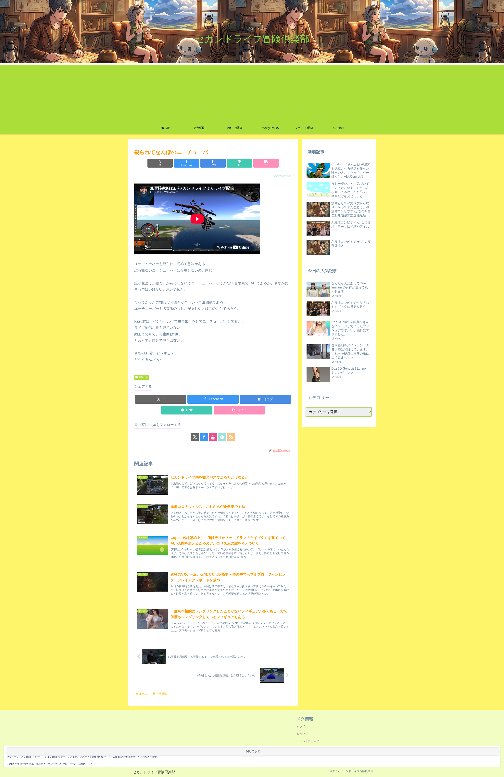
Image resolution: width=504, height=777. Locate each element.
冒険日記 (143, 377)
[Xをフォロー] (195, 437)
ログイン (302, 726)
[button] (266, 163)
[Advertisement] (252, 92)
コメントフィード (308, 741)
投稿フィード (305, 733)
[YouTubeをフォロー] (213, 437)
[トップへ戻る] (498, 771)
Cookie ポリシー (86, 764)
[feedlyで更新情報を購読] (222, 437)
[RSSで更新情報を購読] (231, 437)
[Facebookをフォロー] (204, 437)
